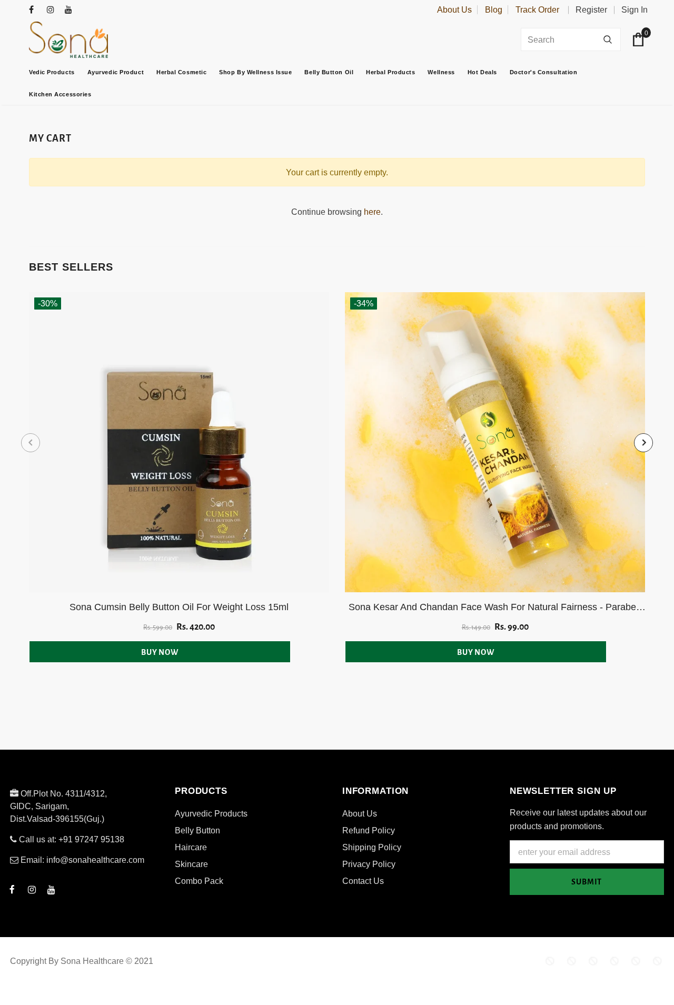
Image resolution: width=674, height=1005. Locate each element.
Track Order (537, 9)
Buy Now (160, 652)
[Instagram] (53, 10)
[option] (179, 477)
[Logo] (95, 40)
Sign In (634, 9)
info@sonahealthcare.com (95, 859)
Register (591, 9)
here (372, 211)
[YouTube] (71, 10)
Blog (493, 9)
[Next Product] (643, 442)
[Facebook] (35, 10)
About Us (454, 9)
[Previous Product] (30, 442)
